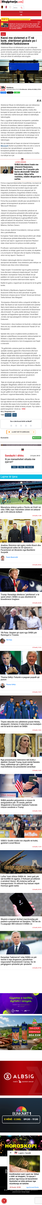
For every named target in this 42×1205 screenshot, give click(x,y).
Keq (21, 467)
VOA (23, 409)
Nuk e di (29, 467)
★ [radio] (11, 426)
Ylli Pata (9, 640)
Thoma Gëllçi (11, 684)
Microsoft (4, 146)
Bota (3, 34)
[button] (4, 1201)
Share (4, 92)
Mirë (14, 467)
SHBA (14, 415)
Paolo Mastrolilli (12, 557)
